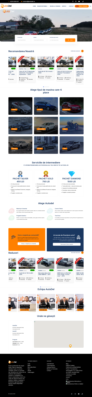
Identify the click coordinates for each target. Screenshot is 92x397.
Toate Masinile (51, 365)
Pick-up (14, 148)
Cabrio (14, 109)
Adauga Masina (51, 367)
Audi (29, 363)
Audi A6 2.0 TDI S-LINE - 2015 (26, 273)
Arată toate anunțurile (75, 51)
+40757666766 (24, 309)
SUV (65, 148)
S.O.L (67, 379)
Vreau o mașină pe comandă (28, 243)
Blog (67, 363)
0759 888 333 (43, 309)
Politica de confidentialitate (73, 367)
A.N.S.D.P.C (69, 375)
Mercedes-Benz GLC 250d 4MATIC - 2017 (44, 273)
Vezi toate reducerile (75, 252)
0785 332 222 (62, 309)
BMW (29, 365)
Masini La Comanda (52, 369)
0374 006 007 (14, 1)
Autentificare (50, 363)
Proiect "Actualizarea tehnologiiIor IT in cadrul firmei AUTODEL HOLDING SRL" (74, 370)
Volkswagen (31, 372)
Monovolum (41, 129)
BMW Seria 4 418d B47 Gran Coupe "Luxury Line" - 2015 (64, 274)
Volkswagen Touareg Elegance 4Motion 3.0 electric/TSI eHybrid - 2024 (83, 73)
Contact (49, 370)
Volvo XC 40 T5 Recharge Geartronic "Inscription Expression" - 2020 (27, 73)
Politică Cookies (70, 365)
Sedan (39, 148)
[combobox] (24, 40)
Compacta (66, 109)
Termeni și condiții (71, 374)
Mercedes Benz (32, 367)
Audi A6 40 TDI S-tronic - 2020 (45, 72)
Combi (39, 109)
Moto (65, 129)
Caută (71, 40)
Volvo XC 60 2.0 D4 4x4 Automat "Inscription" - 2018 (64, 73)
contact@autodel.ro (29, 1)
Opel (29, 369)
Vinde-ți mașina (81, 6)
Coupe (14, 129)
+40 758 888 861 (82, 309)
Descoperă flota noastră (66, 244)
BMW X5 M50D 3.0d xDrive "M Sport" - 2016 (83, 273)
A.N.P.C (68, 377)
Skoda (29, 370)
